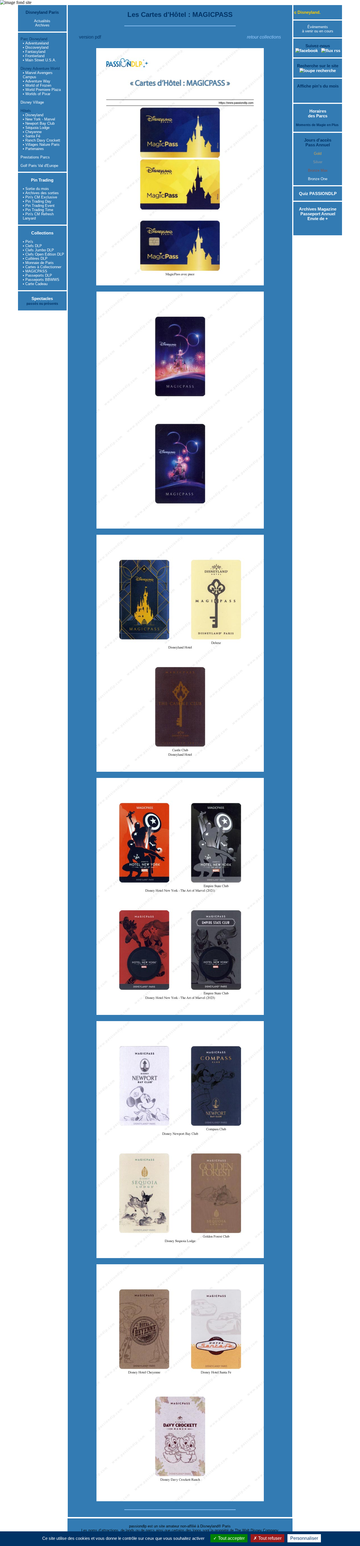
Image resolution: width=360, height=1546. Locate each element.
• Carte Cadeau (35, 284)
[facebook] (306, 50)
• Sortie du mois (36, 189)
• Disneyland (33, 115)
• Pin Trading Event (39, 205)
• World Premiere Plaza (42, 90)
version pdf (90, 37)
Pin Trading (42, 180)
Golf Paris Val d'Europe (39, 166)
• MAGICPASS (35, 271)
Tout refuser (269, 1538)
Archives (42, 25)
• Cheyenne (32, 132)
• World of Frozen (37, 85)
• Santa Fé (31, 136)
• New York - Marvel (39, 119)
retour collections (264, 37)
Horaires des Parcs (317, 113)
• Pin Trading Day (37, 201)
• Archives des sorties (41, 193)
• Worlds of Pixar (36, 94)
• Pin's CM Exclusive (40, 197)
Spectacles (42, 298)
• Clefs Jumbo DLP (38, 250)
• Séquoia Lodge (36, 128)
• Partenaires (33, 149)
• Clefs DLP (32, 246)
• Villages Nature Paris (41, 144)
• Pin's (28, 242)
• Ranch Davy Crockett (41, 140)
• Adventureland (36, 43)
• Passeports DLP (37, 275)
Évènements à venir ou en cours (317, 29)
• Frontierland (33, 56)
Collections (42, 233)
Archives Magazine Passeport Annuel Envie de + (317, 214)
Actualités (42, 21)
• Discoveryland (35, 47)
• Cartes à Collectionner (42, 267)
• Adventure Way (36, 81)
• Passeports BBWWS (41, 280)
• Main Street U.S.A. (39, 60)
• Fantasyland (34, 52)
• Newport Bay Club (39, 123)
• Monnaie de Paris (38, 263)
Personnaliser (304, 1538)
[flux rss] (330, 50)
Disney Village (32, 102)
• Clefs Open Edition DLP (43, 254)
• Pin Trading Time (38, 210)
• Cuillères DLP (35, 258)
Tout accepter (231, 1538)
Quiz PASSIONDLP (318, 193)
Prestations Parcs (35, 157)
